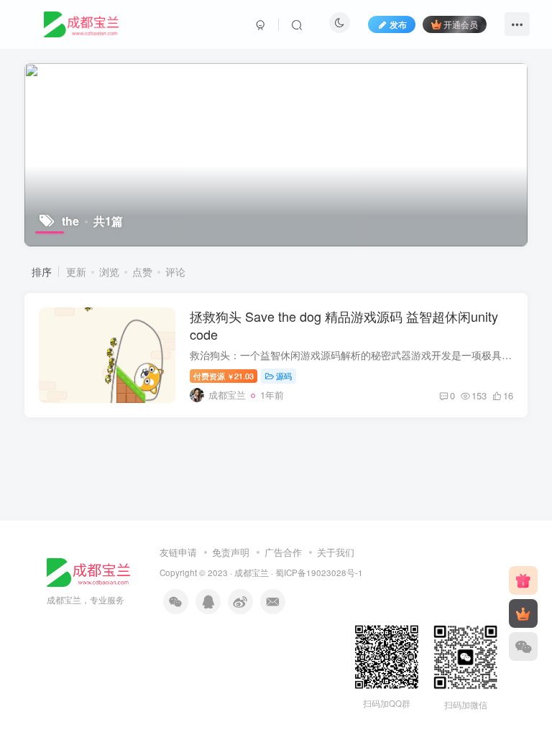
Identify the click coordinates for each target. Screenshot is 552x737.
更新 (76, 271)
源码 (284, 375)
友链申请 (178, 552)
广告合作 (283, 552)
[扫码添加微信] (523, 646)
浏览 (109, 271)
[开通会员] (523, 613)
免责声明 (230, 552)
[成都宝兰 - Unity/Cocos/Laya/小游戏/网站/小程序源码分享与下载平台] (89, 571)
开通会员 (460, 24)
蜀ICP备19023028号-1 (319, 572)
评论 (175, 271)
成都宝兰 (251, 572)
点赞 (142, 271)
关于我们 (335, 552)
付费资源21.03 (223, 375)
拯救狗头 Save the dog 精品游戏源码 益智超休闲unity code (344, 325)
